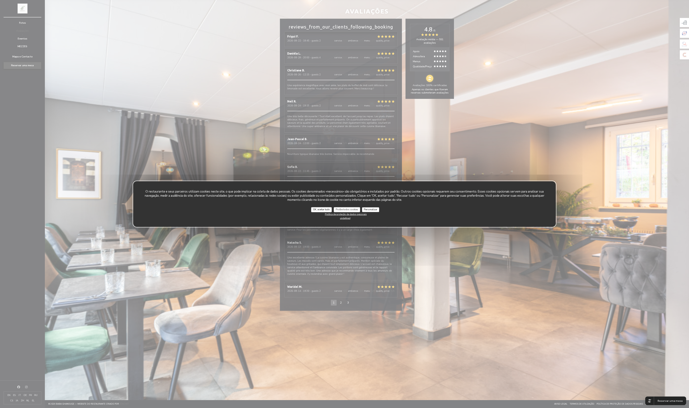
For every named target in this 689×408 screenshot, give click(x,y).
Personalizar (370, 209)
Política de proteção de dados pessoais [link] (346, 214)
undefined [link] (345, 218)
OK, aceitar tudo (321, 209)
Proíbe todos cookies (347, 209)
